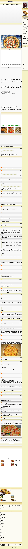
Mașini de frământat (25, 24)
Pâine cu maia (3, 520)
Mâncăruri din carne (4, 531)
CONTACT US (14, 547)
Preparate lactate (3, 532)
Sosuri (2, 534)
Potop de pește (24, 33)
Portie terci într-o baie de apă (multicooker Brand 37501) (3, 508)
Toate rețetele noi (11, 502)
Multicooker (2, 537)
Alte (1, 540)
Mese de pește (3, 526)
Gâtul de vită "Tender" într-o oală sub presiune (25, 20)
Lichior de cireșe (25, 7)
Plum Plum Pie (24, 38)
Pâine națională (3, 517)
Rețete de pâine (3, 514)
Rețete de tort (3, 523)
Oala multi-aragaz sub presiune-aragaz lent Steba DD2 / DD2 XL (25, 29)
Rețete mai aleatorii (25, 8)
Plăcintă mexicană (25, 15)
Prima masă (2, 528)
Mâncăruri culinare (3, 535)
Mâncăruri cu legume (4, 529)
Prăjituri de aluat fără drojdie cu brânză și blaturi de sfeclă (25, 31)
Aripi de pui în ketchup (17, 505)
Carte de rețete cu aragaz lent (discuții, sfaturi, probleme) (25, 43)
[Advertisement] (11, 12)
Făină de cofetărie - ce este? (11, 507)
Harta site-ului (14, 548)
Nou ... (14, 2)
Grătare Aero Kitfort (25, 41)
